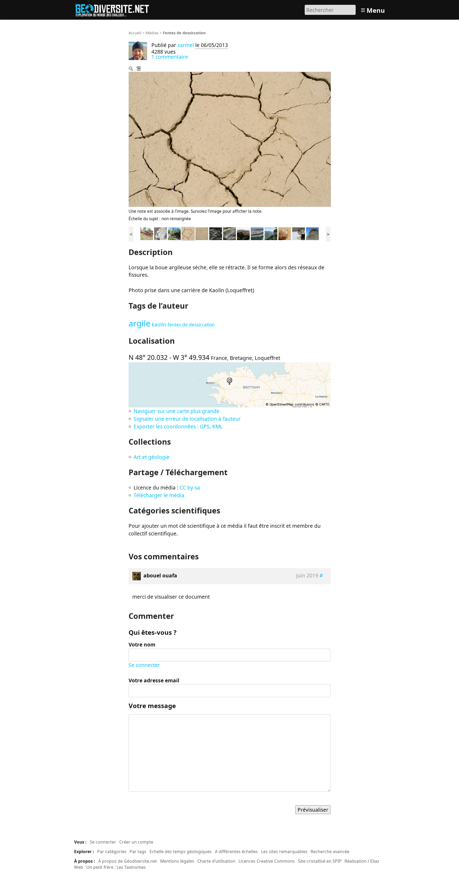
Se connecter (144, 665)
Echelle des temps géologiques (181, 851)
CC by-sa (190, 487)
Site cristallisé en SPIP (320, 861)
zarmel (185, 45)
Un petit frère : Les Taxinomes (116, 867)
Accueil (135, 32)
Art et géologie (151, 457)
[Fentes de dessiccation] (188, 233)
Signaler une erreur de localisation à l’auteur (187, 418)
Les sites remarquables (284, 851)
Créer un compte (136, 842)
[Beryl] (298, 233)
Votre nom (142, 644)
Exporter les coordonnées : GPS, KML (178, 426)
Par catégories (111, 851)
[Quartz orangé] (285, 233)
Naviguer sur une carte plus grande (176, 411)
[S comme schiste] (229, 233)
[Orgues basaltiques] (312, 233)
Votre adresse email (154, 680)
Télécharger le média (139, 69)
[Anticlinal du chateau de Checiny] (174, 233)
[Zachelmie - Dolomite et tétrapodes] (160, 233)
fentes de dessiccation (191, 325)
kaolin (159, 324)
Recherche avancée (330, 851)
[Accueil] (114, 9)
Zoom (131, 69)
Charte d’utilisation (216, 861)
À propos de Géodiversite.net (127, 861)
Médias (152, 32)
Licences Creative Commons (267, 861)
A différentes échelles (236, 851)
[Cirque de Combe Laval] (271, 233)
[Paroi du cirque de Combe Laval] (257, 233)
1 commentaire (169, 56)
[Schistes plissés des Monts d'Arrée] (243, 233)
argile (139, 323)
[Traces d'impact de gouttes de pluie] (202, 233)
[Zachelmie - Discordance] (147, 233)
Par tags (138, 851)
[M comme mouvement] (216, 233)
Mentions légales (177, 861)
